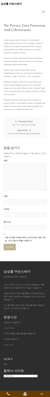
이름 (6, 196)
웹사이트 (7, 222)
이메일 (7, 209)
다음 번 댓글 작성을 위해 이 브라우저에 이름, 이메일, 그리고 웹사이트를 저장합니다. (25, 239)
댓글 (6, 160)
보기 (5, 364)
